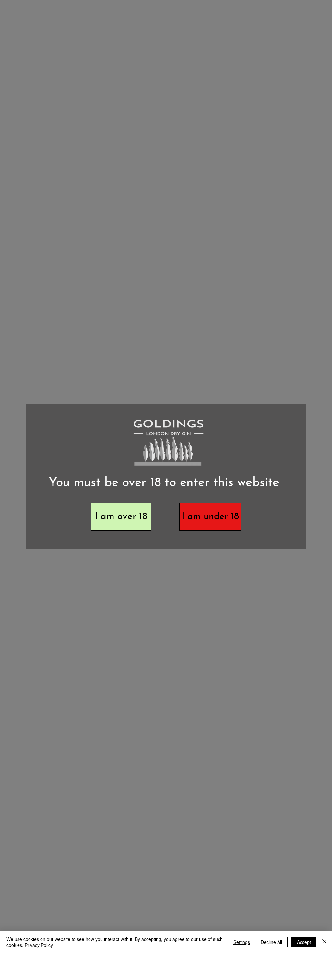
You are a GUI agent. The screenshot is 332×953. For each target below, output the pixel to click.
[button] (121, 517)
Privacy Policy (39, 945)
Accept (304, 942)
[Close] (324, 942)
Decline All (271, 942)
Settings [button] (241, 942)
